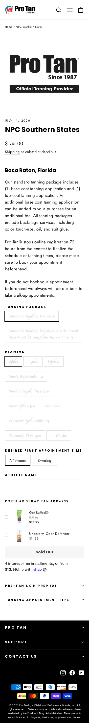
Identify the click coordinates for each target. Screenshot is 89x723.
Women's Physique (25, 435)
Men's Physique (22, 406)
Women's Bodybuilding (29, 421)
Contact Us (21, 656)
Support (16, 642)
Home (9, 27)
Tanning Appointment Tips (37, 600)
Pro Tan (16, 627)
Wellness (52, 406)
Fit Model (58, 435)
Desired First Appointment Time (43, 450)
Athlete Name (21, 475)
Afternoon (17, 461)
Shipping (12, 151)
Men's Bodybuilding (26, 376)
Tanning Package (25, 307)
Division (15, 352)
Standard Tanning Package (32, 316)
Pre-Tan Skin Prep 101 (31, 586)
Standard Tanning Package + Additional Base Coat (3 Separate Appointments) (43, 334)
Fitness (54, 361)
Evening (44, 460)
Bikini (13, 361)
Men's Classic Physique (29, 391)
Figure (32, 361)
